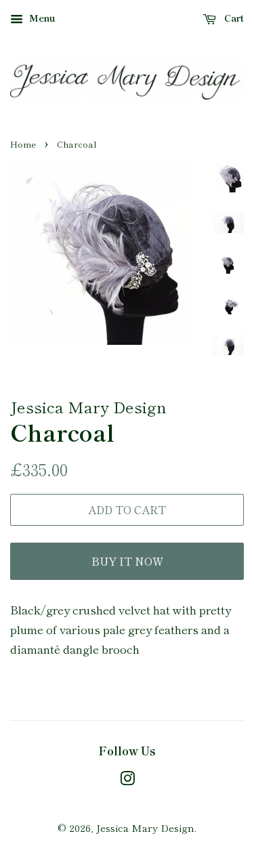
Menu (41, 17)
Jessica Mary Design (145, 827)
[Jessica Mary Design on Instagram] (127, 780)
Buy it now (127, 561)
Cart (232, 17)
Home (23, 144)
